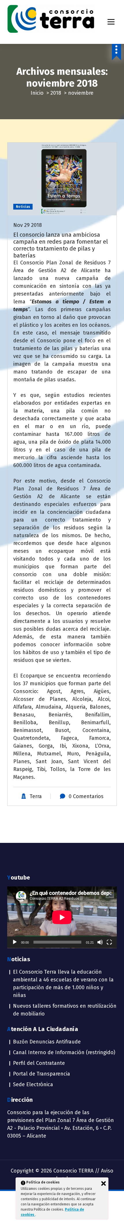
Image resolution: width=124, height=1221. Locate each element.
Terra (36, 796)
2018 (55, 93)
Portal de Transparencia (41, 1074)
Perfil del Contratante (39, 1063)
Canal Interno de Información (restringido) (64, 1052)
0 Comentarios (86, 796)
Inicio (37, 93)
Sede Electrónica (33, 1084)
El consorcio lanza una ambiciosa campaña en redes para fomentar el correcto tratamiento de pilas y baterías (60, 245)
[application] (62, 917)
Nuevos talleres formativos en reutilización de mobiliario (65, 1010)
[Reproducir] (15, 942)
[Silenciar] (100, 942)
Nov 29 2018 (27, 225)
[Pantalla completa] (109, 942)
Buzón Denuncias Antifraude (47, 1042)
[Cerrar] (103, 1183)
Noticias (23, 207)
